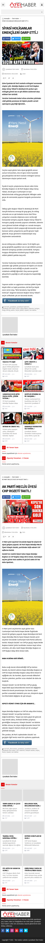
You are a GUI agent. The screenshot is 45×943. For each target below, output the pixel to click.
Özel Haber (15, 18)
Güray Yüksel (24, 308)
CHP (17, 750)
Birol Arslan (13, 749)
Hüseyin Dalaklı (30, 750)
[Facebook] (3, 930)
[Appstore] (21, 930)
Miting (8, 310)
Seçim (17, 310)
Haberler (31, 308)
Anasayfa (7, 18)
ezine (18, 308)
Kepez (37, 750)
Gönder (27, 38)
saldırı (13, 310)
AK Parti (6, 307)
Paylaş (7, 38)
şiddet (22, 310)
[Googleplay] (26, 930)
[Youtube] (16, 930)
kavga (4, 310)
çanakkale (13, 307)
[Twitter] (7, 930)
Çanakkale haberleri (23, 307)
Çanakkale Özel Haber (12, 69)
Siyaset (26, 310)
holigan (37, 308)
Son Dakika (32, 310)
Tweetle (17, 38)
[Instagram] (12, 930)
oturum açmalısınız (24, 453)
